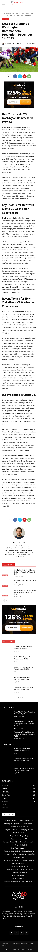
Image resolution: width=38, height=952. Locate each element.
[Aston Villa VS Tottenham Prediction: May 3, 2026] (7, 680)
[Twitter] (20, 76)
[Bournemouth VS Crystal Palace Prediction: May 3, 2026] (7, 770)
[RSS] (16, 933)
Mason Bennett (13, 44)
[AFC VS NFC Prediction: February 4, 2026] (7, 583)
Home (6, 13)
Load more (18, 697)
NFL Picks (11, 13)
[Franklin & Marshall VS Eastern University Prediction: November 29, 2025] (7, 724)
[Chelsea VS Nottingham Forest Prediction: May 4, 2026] (7, 659)
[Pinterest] (24, 76)
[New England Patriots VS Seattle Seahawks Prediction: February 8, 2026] (7, 572)
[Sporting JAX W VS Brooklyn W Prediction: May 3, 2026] (7, 669)
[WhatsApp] (29, 76)
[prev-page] (3, 600)
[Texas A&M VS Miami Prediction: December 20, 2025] (7, 714)
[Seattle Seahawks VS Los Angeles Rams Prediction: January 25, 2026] (7, 592)
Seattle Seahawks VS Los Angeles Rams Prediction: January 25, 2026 (25, 592)
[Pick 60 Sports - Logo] (19, 5)
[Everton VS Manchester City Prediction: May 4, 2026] (7, 649)
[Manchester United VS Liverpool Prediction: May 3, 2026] (7, 690)
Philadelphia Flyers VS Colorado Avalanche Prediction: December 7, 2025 (24, 734)
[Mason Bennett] (3, 44)
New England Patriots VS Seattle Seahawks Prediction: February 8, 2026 (24, 572)
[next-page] (6, 600)
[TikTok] (22, 933)
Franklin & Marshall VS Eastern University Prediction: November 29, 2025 (24, 724)
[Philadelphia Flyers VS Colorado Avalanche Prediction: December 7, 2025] (7, 734)
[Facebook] (15, 76)
